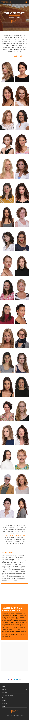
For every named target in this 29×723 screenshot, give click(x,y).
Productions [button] (5, 689)
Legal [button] (3, 706)
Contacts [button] (4, 703)
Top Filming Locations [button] (7, 695)
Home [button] (3, 686)
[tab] (14, 687)
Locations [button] (4, 692)
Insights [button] (4, 700)
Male (16, 56)
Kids (20, 56)
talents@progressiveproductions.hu (14, 535)
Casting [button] (4, 698)
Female (9, 56)
